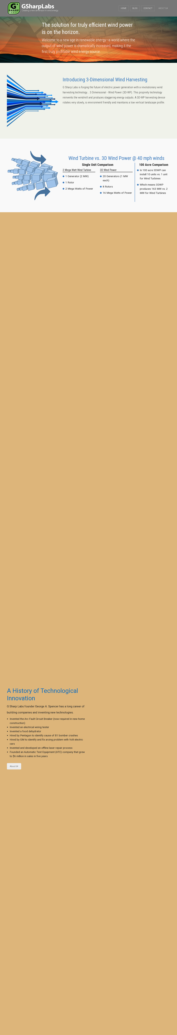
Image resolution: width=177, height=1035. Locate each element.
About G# (14, 766)
